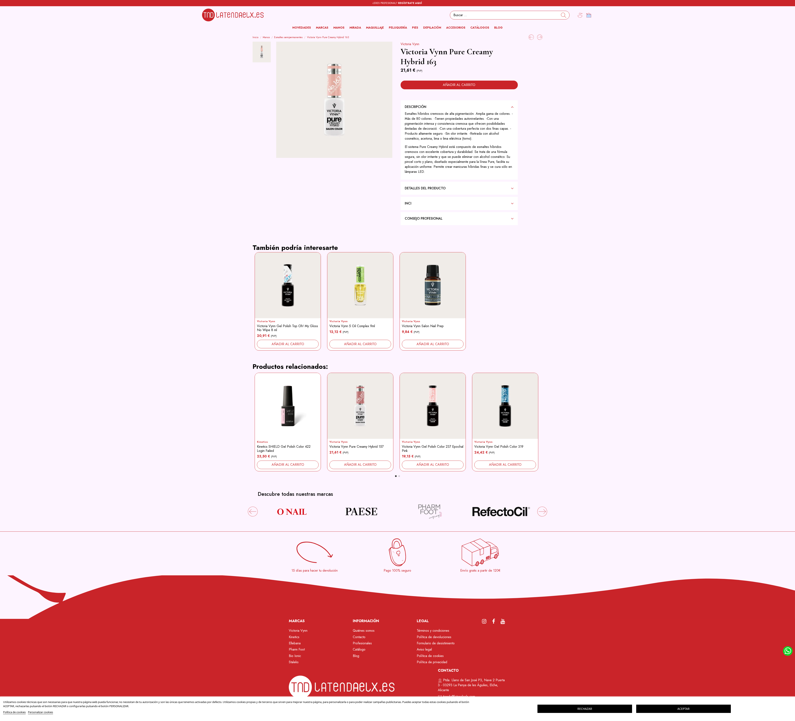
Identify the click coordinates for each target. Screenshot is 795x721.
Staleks (294, 662)
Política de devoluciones (434, 637)
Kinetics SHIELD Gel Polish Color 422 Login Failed (284, 448)
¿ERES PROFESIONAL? (397, 3)
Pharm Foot (297, 649)
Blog (356, 655)
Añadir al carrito (459, 84)
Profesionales (362, 643)
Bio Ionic (295, 655)
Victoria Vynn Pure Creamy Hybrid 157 (356, 446)
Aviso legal (424, 649)
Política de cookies (430, 655)
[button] (322, 27)
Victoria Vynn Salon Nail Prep (423, 326)
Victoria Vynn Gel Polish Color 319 (498, 446)
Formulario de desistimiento (436, 643)
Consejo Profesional (423, 218)
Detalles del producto (425, 188)
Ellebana (295, 643)
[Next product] (539, 36)
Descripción (415, 106)
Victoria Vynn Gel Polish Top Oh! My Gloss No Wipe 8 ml (287, 328)
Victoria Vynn (410, 44)
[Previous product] (532, 36)
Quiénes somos (364, 630)
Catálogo (359, 649)
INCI (408, 203)
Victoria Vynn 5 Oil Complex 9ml (352, 326)
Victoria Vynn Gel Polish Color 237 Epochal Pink (432, 448)
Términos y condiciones (433, 630)
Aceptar (683, 709)
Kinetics (262, 442)
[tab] (459, 106)
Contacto (359, 637)
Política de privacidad (432, 662)
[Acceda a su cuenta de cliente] (580, 15)
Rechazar (584, 709)
